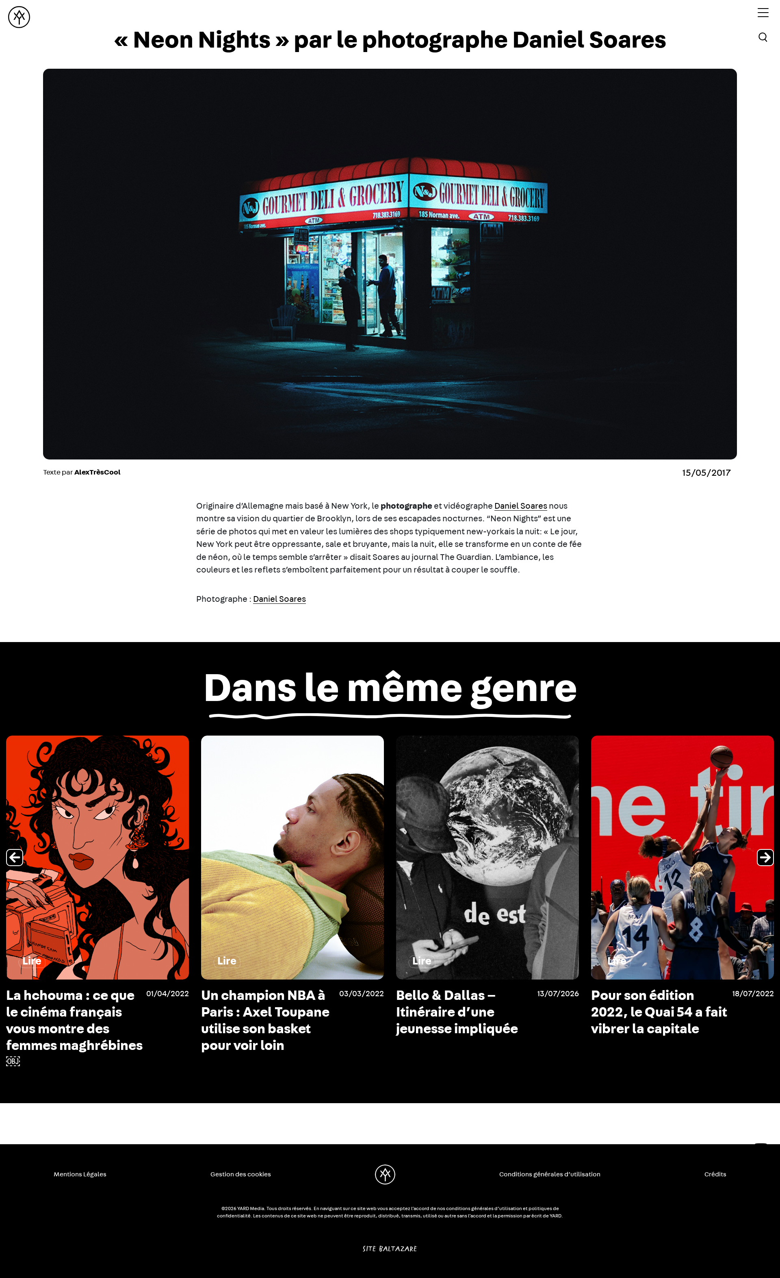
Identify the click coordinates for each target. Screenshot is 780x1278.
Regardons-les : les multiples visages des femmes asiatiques (658, 1012)
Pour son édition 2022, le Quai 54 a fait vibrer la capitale (464, 1012)
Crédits (715, 1174)
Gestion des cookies (240, 1174)
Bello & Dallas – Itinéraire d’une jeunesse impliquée (262, 1012)
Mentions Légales (80, 1174)
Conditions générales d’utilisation (549, 1174)
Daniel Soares (520, 506)
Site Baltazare (390, 1245)
